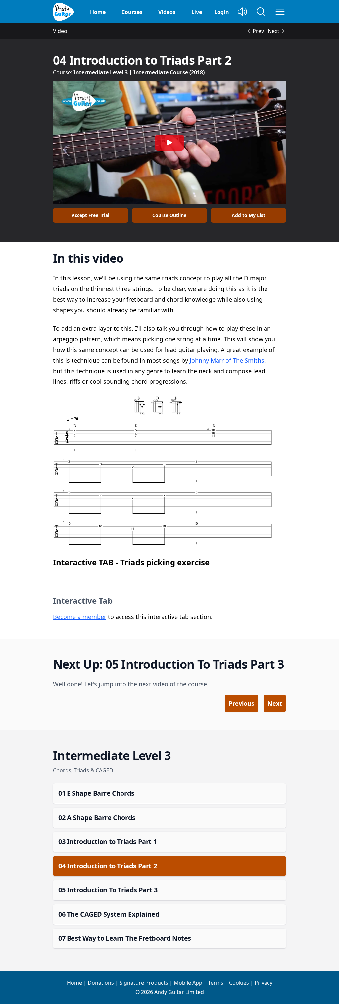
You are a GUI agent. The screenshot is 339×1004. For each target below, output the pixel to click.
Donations (101, 982)
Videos (166, 12)
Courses (131, 12)
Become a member (79, 617)
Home (98, 12)
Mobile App (188, 982)
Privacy (263, 982)
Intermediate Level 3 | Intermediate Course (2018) (139, 72)
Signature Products (144, 982)
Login (221, 12)
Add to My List (248, 215)
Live (196, 12)
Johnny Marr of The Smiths (227, 360)
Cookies (239, 982)
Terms (215, 982)
